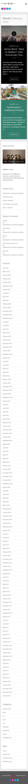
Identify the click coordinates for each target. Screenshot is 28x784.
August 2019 (6, 530)
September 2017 (7, 613)
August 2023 (6, 358)
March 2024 (6, 332)
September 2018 (7, 570)
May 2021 (5, 455)
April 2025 (6, 300)
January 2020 (7, 512)
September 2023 (7, 354)
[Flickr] (5, 9)
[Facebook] (2, 9)
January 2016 (7, 685)
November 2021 (7, 433)
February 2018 (7, 595)
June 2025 (6, 293)
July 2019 (5, 534)
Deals (4, 712)
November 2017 (7, 606)
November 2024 (7, 315)
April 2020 (6, 501)
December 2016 (7, 645)
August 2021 (6, 444)
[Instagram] (7, 9)
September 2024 (7, 318)
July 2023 (5, 361)
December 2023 (7, 343)
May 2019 (5, 541)
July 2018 (5, 577)
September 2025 (7, 286)
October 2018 (7, 566)
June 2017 (6, 624)
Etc (13, 58)
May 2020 (5, 498)
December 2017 (7, 602)
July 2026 (5, 268)
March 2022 (6, 419)
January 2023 (7, 383)
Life (15, 58)
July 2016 (5, 663)
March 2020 (6, 505)
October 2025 (7, 282)
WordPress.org (7, 761)
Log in (4, 751)
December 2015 (7, 688)
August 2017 (6, 616)
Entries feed (6, 754)
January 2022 (7, 426)
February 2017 (7, 638)
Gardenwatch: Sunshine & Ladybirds (13, 193)
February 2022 (7, 422)
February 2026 (7, 275)
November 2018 (7, 563)
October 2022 (7, 394)
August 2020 (6, 487)
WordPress (13, 775)
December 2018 (7, 559)
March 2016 (6, 678)
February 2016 (7, 681)
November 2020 (7, 476)
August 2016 (6, 660)
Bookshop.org (7, 176)
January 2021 (7, 469)
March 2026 (6, 271)
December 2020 (7, 473)
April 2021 (6, 458)
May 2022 (5, 412)
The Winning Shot (8, 197)
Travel (4, 734)
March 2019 (6, 548)
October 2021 (7, 437)
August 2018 (6, 573)
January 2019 (7, 555)
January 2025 (7, 307)
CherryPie (5, 251)
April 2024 (6, 329)
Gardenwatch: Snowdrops (10, 204)
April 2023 (6, 372)
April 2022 (6, 415)
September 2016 (7, 656)
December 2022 (7, 386)
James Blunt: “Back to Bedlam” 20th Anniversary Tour (14, 52)
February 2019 (7, 552)
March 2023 (6, 376)
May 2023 (5, 368)
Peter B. (5, 236)
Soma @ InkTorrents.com (10, 243)
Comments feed (7, 758)
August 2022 (6, 401)
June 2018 (6, 581)
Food (4, 719)
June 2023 (6, 365)
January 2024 (7, 340)
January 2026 (7, 279)
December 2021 (7, 430)
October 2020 (7, 480)
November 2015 (7, 692)
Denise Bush (6, 228)
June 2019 (6, 537)
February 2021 (7, 465)
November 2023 (7, 347)
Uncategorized (7, 737)
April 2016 (6, 674)
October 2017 (7, 609)
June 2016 (6, 667)
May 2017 (5, 627)
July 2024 (5, 322)
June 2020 (6, 494)
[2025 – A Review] (14, 157)
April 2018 (6, 588)
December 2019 (7, 516)
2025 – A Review (9, 161)
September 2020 (7, 483)
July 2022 (5, 404)
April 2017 (6, 631)
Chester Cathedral (8, 200)
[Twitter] (10, 9)
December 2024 (7, 311)
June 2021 (6, 451)
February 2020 (7, 509)
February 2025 (7, 304)
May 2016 (5, 670)
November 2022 (7, 390)
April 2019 (6, 545)
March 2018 (6, 591)
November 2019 (7, 519)
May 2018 (5, 584)
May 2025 (5, 296)
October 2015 (7, 696)
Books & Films (7, 709)
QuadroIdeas (14, 777)
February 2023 (7, 379)
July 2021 (5, 447)
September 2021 (7, 440)
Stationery (6, 727)
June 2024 (6, 325)
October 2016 (7, 652)
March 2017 (6, 634)
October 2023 (7, 350)
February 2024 (7, 336)
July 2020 (5, 491)
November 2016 (7, 649)
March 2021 (6, 462)
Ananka (5, 221)
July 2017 (5, 620)
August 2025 (6, 289)
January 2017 (7, 642)
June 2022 (6, 408)
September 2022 (7, 397)
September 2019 (7, 527)
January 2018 (7, 598)
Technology (6, 730)
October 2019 (7, 523)
